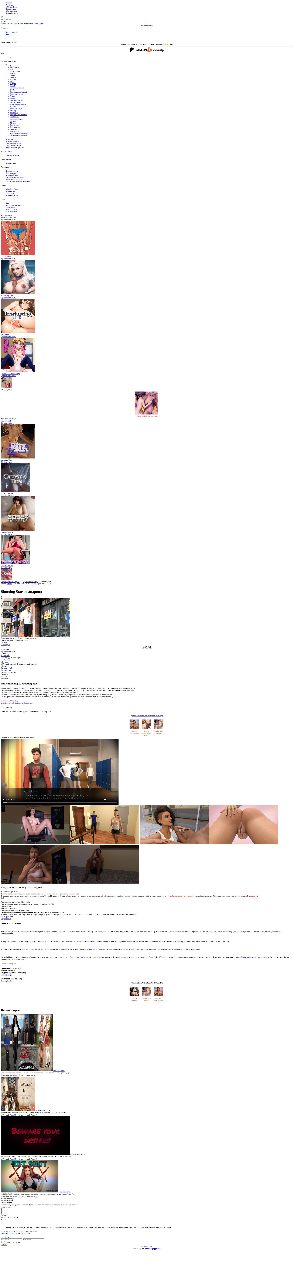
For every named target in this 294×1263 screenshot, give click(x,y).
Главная (9, 3)
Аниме (13, 106)
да (15, 638)
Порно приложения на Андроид (253, 957)
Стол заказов (11, 173)
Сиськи (13, 98)
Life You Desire (59, 1071)
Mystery (13, 123)
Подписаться (6, 919)
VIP (7, 36)
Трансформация (16, 119)
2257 (15, 1233)
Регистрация (6, 19)
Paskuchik (4, 1215)
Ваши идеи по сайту (13, 205)
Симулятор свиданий (18, 92)
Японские (14, 113)
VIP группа (10, 57)
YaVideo (26, 1233)
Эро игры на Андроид (191, 949)
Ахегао (13, 121)
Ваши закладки (12, 32)
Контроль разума (16, 108)
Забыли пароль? (147, 1246)
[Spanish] (152, 26)
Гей (11, 69)
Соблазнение (15, 129)
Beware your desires (77, 1154)
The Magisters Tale (43, 1110)
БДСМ (12, 73)
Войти (4, 1244)
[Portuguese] (149, 26)
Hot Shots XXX (65, 1192)
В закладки (5, 645)
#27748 (3, 1219)
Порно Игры (11, 191)
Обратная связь (11, 11)
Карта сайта (10, 207)
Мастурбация (15, 102)
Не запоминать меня (12, 1242)
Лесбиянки (14, 67)
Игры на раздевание (18, 104)
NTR (12, 90)
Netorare (13, 96)
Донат (8, 34)
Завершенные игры (13, 143)
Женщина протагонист (19, 133)
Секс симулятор (16, 100)
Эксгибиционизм (17, 88)
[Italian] (147, 26)
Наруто (13, 84)
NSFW (12, 86)
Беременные (15, 125)
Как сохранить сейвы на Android (18, 181)
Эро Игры (9, 5)
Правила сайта (11, 209)
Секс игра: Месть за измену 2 (134, 733)
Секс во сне (14, 117)
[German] (145, 26)
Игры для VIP (11, 139)
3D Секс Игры (11, 7)
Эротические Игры (13, 148)
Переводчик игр (12, 171)
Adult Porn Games (12, 189)
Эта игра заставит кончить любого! (146, 733)
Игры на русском (12, 141)
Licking (13, 111)
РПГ (12, 82)
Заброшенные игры (13, 145)
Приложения (11, 9)
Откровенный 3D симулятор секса (147, 416)
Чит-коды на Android (14, 179)
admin (9, 584)
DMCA (20, 1233)
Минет (12, 75)
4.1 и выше (5, 656)
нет (15, 1115)
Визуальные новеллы (18, 115)
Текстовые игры (16, 94)
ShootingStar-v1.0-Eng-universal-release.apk (17, 703)
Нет (15, 1075)
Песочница (14, 131)
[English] (141, 26)
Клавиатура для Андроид (15, 177)
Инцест (13, 80)
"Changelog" (8, 707)
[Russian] (151, 26)
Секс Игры (10, 193)
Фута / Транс (15, 71)
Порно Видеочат (12, 13)
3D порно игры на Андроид (170, 957)
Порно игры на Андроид (10, 582)
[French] (143, 26)
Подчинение (15, 127)
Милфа (13, 77)
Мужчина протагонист (19, 135)
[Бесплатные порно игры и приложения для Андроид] (22, 23)
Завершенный (6, 668)
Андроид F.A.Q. (12, 175)
